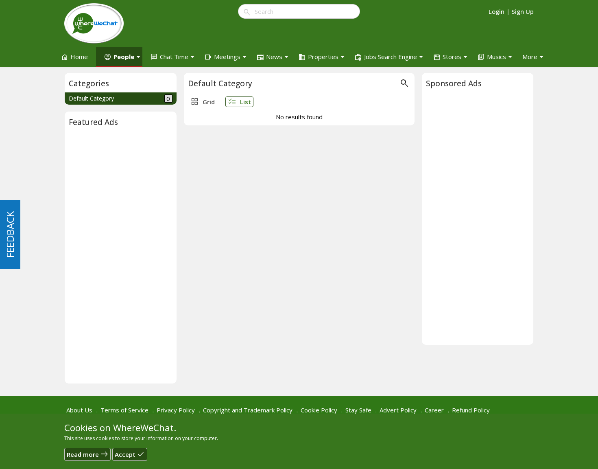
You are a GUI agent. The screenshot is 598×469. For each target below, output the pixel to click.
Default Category (119, 98)
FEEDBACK (10, 234)
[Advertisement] (120, 257)
